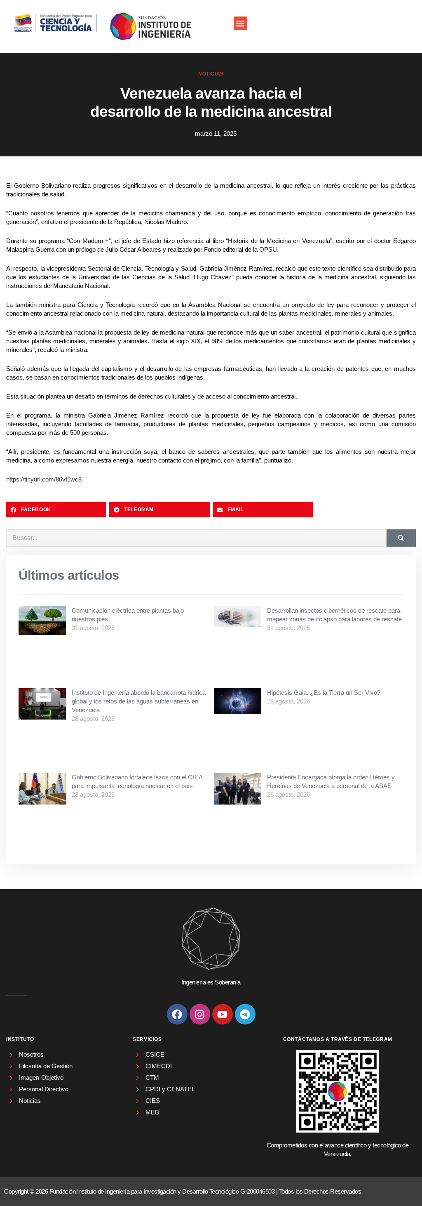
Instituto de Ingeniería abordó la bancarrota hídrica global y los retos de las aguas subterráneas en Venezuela (139, 701)
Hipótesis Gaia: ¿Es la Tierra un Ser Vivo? (323, 692)
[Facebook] (177, 1014)
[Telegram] (245, 1014)
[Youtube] (222, 1014)
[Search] (401, 538)
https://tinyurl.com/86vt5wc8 (44, 479)
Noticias (211, 74)
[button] (240, 23)
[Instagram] (200, 1014)
